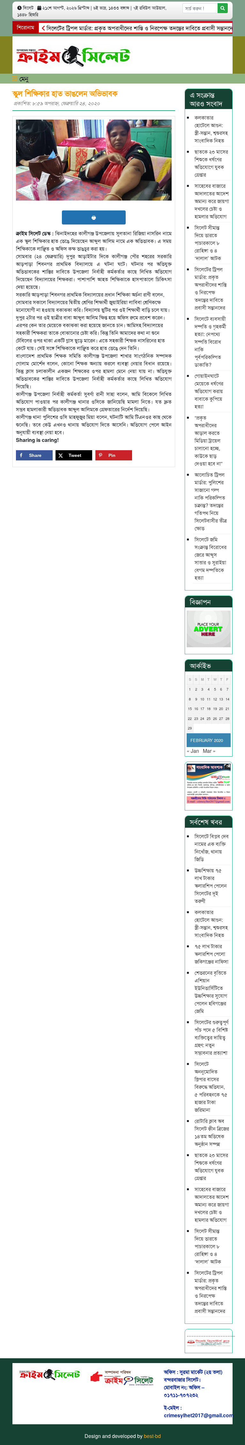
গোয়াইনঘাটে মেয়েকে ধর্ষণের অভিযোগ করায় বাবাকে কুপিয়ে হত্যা (209, 391)
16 (196, 708)
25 (209, 718)
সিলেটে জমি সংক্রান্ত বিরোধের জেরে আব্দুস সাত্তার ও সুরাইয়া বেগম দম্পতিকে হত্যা (210, 558)
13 (221, 698)
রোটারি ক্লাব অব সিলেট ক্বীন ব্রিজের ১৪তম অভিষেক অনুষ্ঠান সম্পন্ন (212, 1132)
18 (209, 708)
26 (215, 718)
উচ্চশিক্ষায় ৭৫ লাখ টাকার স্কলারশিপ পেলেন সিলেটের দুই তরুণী (211, 886)
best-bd (152, 1436)
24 (202, 718)
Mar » (209, 750)
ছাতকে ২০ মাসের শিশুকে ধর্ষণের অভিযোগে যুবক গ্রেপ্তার (211, 163)
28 (227, 718)
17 (202, 708)
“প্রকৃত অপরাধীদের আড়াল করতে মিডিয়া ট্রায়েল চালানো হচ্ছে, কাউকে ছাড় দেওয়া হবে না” (208, 440)
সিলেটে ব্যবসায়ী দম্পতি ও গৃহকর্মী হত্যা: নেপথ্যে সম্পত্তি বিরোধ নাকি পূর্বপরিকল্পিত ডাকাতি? (210, 341)
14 (227, 698)
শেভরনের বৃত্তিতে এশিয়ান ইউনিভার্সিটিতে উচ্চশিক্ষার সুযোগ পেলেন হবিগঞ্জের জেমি (211, 992)
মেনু (23, 78)
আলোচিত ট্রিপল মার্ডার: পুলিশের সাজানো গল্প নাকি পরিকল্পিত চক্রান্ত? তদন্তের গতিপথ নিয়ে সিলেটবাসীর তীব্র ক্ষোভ (211, 501)
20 (221, 708)
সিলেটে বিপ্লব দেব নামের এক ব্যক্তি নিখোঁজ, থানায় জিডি (212, 848)
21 (227, 708)
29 (190, 727)
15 (190, 708)
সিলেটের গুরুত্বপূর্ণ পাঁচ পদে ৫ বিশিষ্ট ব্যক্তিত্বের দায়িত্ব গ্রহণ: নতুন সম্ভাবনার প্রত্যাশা (211, 1037)
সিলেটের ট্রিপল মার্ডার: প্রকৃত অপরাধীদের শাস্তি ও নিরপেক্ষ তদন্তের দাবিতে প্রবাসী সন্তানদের (127, 28)
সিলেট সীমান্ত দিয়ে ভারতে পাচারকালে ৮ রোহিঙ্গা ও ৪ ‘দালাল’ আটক (208, 243)
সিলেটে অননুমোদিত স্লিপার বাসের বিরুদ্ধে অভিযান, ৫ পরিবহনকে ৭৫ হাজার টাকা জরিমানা (211, 1086)
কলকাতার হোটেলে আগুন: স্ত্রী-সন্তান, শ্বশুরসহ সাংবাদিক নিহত (211, 129)
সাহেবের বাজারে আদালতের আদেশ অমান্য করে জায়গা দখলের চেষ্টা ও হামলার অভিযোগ (212, 201)
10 (202, 698)
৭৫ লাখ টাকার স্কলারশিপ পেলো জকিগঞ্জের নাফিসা (211, 954)
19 (215, 708)
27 (221, 718)
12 (215, 698)
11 (209, 698)
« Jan (193, 750)
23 (196, 718)
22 (190, 718)
